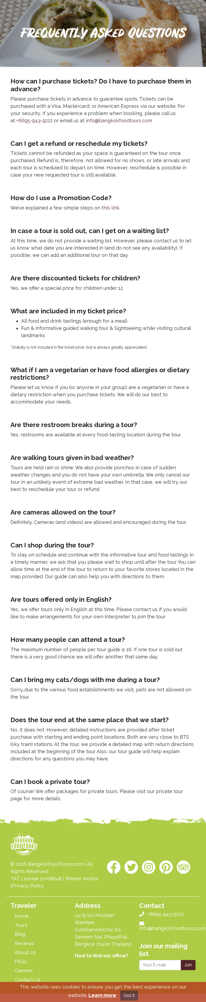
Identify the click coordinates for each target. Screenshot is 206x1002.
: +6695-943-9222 (164, 914)
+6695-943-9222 (34, 120)
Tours (21, 925)
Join (188, 964)
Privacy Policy (28, 886)
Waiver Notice (81, 878)
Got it (129, 995)
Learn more (102, 995)
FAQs (21, 961)
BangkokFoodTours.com (55, 864)
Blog (20, 934)
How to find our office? (101, 955)
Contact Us (28, 979)
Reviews (24, 943)
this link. (111, 208)
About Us (25, 952)
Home (22, 916)
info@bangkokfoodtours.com (119, 120)
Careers (24, 970)
